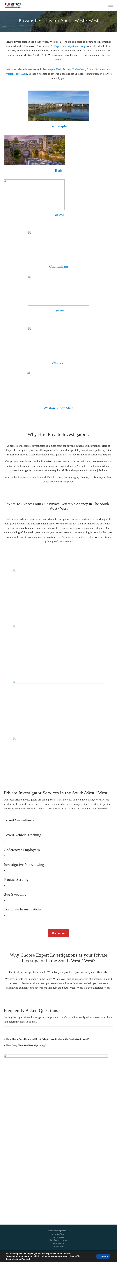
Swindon (100, 69)
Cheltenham (78, 69)
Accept (104, 1256)
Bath (58, 69)
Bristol (66, 69)
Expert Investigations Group (69, 46)
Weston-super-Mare (16, 73)
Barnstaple (49, 69)
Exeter (90, 69)
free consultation (31, 477)
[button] (111, 5)
